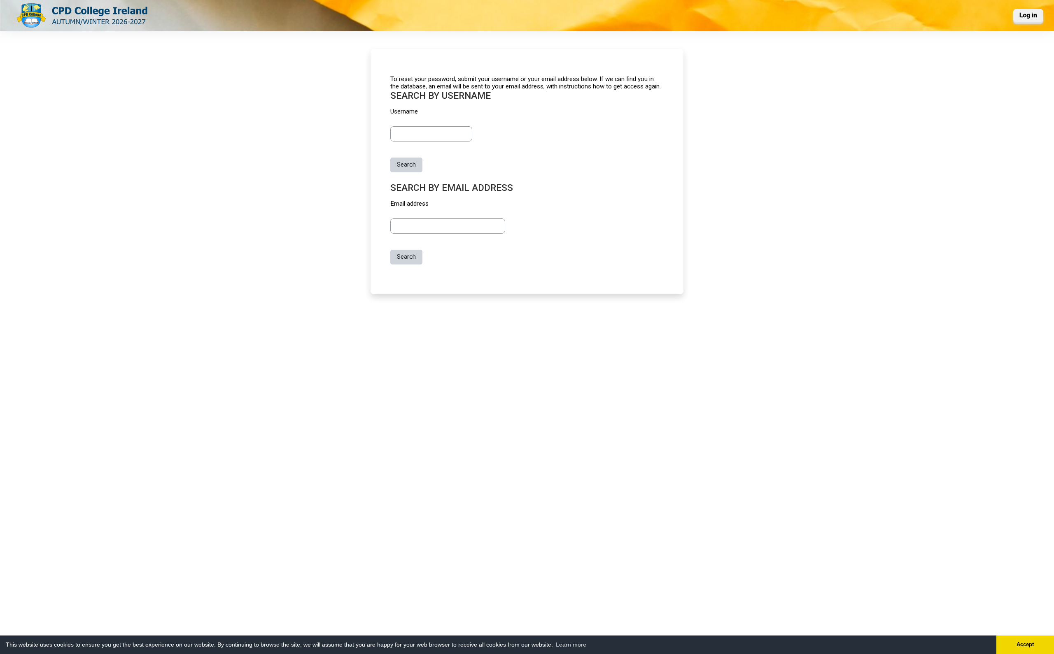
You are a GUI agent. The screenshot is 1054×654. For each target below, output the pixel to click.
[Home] (83, 15)
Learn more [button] (571, 644)
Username (404, 111)
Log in (1028, 15)
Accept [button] (1025, 644)
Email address (409, 203)
